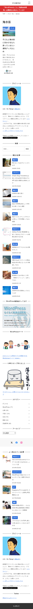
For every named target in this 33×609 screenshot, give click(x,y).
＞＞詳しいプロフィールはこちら (13, 130)
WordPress (6, 407)
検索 (27, 149)
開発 (4, 420)
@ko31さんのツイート (10, 598)
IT (3, 404)
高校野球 (5, 423)
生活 (4, 417)
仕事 (4, 410)
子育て (5, 413)
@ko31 (17, 109)
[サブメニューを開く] (29, 403)
